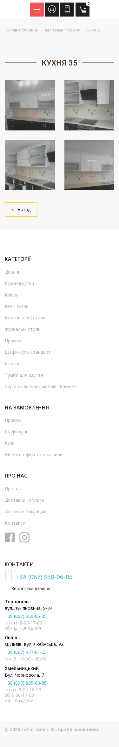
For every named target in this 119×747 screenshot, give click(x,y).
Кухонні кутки (19, 283)
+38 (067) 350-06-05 (44, 577)
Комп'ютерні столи (25, 318)
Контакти (15, 523)
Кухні (10, 443)
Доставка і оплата (24, 500)
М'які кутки (17, 306)
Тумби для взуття (24, 375)
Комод (12, 363)
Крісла (11, 295)
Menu (37, 10)
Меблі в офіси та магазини (34, 454)
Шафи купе (17, 432)
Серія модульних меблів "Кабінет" (41, 386)
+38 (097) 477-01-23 (26, 652)
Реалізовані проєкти (62, 30)
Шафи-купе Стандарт (28, 352)
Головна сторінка (21, 30)
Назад (23, 209)
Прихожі (14, 341)
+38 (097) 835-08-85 (26, 683)
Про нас (13, 488)
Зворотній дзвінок (30, 588)
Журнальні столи (23, 329)
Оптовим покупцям (25, 511)
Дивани (13, 272)
